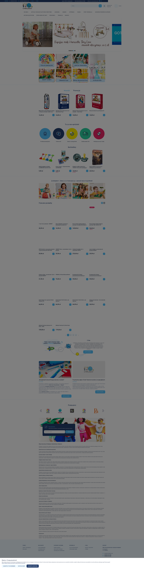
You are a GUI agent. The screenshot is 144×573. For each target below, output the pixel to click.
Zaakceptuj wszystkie (32, 566)
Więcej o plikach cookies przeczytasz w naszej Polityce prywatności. (13, 563)
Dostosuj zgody (21, 566)
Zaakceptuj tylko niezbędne (9, 566)
